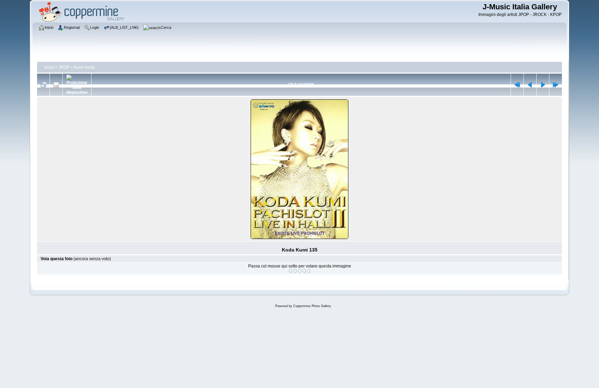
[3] (299, 271)
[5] (308, 271)
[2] (295, 271)
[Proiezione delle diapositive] (77, 85)
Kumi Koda (84, 67)
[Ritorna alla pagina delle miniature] (43, 85)
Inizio (49, 67)
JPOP (64, 67)
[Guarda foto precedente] (530, 85)
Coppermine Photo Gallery (312, 306)
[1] (290, 271)
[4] (304, 271)
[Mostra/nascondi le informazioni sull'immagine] (56, 85)
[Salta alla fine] (555, 85)
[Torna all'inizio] (517, 85)
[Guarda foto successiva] (543, 85)
